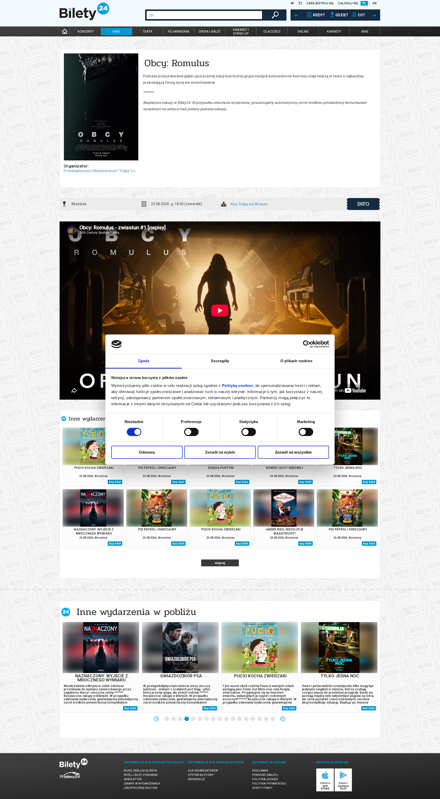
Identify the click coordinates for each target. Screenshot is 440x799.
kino (116, 31)
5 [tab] (193, 719)
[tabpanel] (100, 667)
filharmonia (178, 31)
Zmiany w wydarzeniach (142, 783)
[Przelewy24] (70, 779)
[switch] (191, 432)
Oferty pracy (262, 788)
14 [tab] (253, 719)
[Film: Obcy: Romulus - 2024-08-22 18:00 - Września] (101, 107)
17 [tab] (273, 719)
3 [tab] (180, 719)
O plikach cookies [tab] (296, 361)
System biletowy (201, 775)
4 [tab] (186, 719)
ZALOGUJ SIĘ (348, 3)
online (303, 31)
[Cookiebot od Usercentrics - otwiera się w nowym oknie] (306, 344)
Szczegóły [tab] (220, 361)
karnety (334, 31)
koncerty (85, 31)
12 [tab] (239, 719)
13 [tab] (246, 719)
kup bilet (115, 482)
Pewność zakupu (265, 775)
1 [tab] (167, 719)
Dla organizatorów (203, 770)
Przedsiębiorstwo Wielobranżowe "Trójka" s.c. (100, 171)
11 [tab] (233, 719)
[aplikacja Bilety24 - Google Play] (343, 790)
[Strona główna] (84, 19)
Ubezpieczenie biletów (140, 788)
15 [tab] (259, 719)
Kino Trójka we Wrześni (249, 204)
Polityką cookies (237, 385)
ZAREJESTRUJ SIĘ (320, 3)
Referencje (196, 779)
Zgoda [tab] (143, 361)
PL (364, 3)
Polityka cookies (265, 779)
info (363, 204)
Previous (156, 719)
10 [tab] (226, 719)
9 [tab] (220, 719)
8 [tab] (213, 719)
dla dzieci (272, 31)
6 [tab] (200, 719)
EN (375, 3)
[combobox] (204, 15)
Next (282, 719)
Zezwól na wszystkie (293, 452)
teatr (147, 31)
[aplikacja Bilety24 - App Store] (325, 790)
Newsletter (133, 779)
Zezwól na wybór (220, 452)
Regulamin (260, 770)
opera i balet (210, 31)
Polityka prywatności (269, 783)
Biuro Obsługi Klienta (140, 770)
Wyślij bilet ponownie (141, 775)
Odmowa (147, 452)
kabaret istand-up (241, 31)
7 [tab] (206, 719)
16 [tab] (266, 719)
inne (364, 31)
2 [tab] (173, 719)
